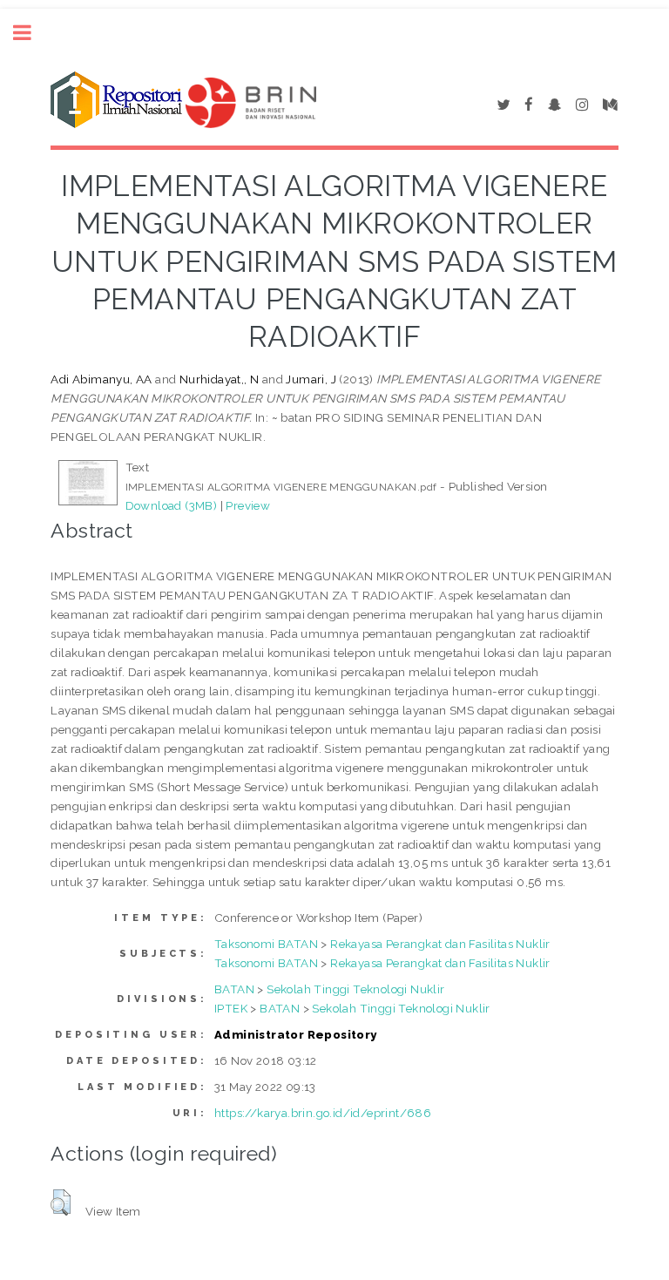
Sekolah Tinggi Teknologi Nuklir (355, 989)
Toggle (31, 32)
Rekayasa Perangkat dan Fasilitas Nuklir (440, 944)
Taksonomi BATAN (266, 944)
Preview (248, 505)
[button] (61, 1202)
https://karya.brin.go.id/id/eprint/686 (322, 1113)
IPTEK (230, 1008)
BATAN (234, 989)
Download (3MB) (171, 505)
